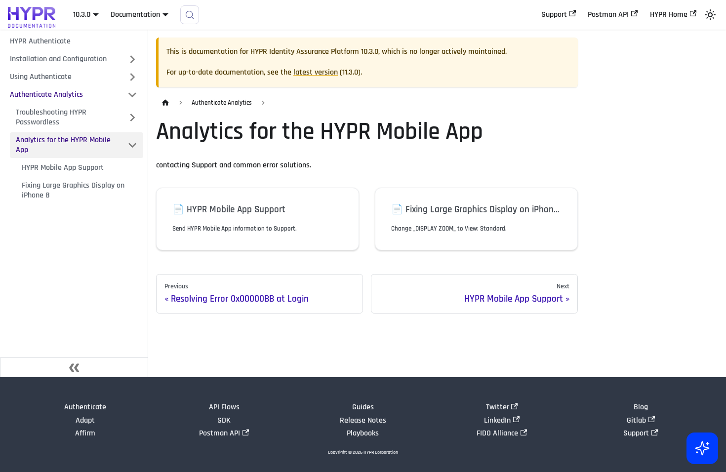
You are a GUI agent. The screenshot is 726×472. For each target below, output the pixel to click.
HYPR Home (668, 14)
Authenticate (85, 407)
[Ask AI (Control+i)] (702, 448)
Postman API (608, 14)
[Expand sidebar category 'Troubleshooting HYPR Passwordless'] (132, 117)
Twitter (497, 407)
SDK (224, 420)
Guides (363, 407)
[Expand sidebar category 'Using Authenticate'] (132, 77)
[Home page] (165, 103)
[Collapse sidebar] (74, 367)
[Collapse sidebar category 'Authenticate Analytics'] (132, 95)
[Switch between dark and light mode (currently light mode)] (710, 15)
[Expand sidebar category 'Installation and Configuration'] (132, 59)
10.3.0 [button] (81, 14)
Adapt (85, 420)
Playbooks (363, 433)
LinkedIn (497, 420)
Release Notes (363, 420)
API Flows (224, 407)
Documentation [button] (135, 14)
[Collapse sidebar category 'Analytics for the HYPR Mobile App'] (132, 145)
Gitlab (636, 420)
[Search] (189, 14)
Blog (641, 407)
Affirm (85, 433)
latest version (315, 72)
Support (554, 14)
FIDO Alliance (497, 433)
